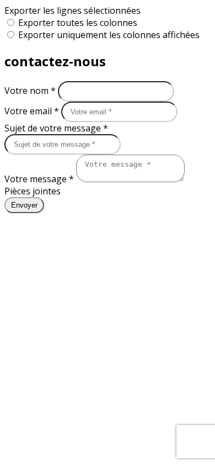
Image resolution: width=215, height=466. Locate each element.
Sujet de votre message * (56, 128)
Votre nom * (31, 90)
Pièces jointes (32, 191)
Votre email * (32, 111)
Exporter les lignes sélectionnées (72, 10)
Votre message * (40, 179)
